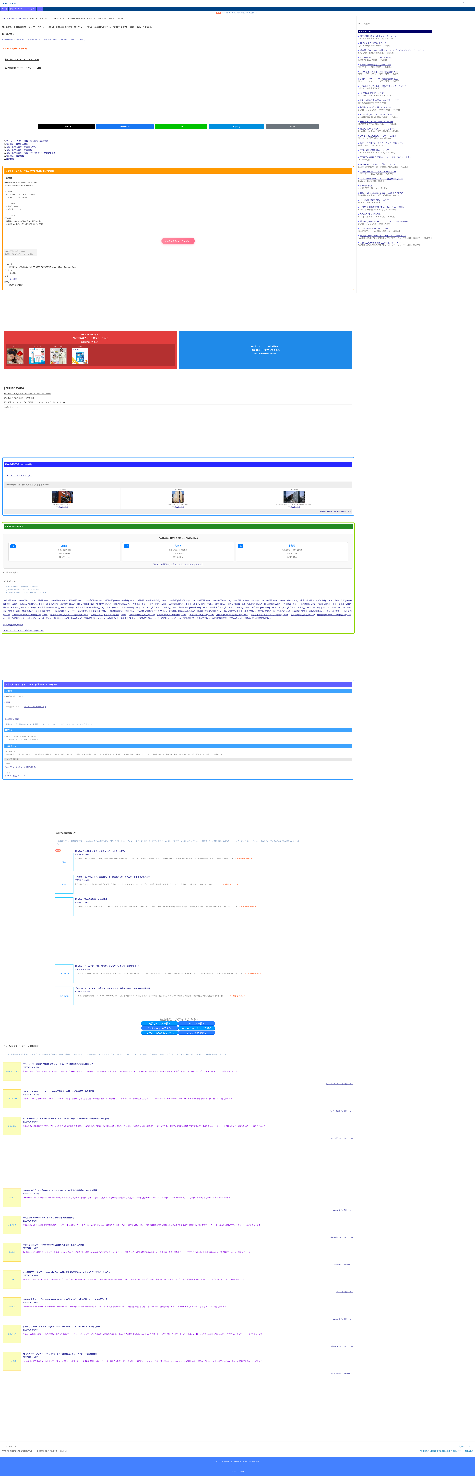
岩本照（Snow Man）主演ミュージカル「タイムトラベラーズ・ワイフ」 (392, 50)
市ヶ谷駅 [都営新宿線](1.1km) (182, 600)
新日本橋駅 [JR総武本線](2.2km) (193, 607)
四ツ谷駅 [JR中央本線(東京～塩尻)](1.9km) (47, 607)
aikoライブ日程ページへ (344, 1292)
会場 (11, 9)
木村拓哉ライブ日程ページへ (342, 1265)
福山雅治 (17, 144)
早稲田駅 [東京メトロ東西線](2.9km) (136, 618)
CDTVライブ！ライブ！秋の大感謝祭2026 (379, 72)
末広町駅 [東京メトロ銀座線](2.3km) (329, 607)
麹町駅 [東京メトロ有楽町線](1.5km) (282, 600)
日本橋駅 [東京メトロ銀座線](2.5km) (308, 611)
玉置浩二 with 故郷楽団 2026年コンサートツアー (381, 243)
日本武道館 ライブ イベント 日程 (23, 68)
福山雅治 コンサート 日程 (17, 18)
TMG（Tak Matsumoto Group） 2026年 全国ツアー (382, 193)
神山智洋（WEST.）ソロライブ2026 (376, 114)
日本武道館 (13, 279)
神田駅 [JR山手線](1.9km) (14, 607)
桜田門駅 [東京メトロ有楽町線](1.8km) (264, 604)
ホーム (4, 18)
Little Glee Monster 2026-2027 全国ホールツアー (381, 179)
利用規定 (238, 1462)
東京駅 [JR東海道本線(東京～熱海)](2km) (86, 607)
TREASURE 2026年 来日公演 (373, 43)
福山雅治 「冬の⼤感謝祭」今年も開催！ (20, 398)
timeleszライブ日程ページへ (342, 1210)
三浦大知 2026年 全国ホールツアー (375, 150)
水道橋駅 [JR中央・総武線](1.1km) (151, 600)
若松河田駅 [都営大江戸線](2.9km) (227, 618)
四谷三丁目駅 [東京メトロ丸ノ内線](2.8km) (269, 615)
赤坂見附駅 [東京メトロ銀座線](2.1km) (123, 607)
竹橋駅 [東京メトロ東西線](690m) (52, 600)
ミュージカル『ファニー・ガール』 (376, 57)
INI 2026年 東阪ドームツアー (373, 93)
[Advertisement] (178, 92)
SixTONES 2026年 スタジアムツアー (376, 122)
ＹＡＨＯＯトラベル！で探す (19, 475)
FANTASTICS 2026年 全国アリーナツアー (379, 164)
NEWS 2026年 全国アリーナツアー (375, 65)
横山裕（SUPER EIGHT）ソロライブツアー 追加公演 (384, 221)
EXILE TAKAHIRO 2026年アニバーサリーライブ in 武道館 (386, 157)
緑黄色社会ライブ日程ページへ (342, 1237)
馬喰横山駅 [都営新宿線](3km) (257, 618)
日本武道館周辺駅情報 (13, 625)
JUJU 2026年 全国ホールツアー (374, 228)
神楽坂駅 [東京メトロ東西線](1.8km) (299, 604)
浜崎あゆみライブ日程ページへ (342, 1346)
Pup (27, 9)
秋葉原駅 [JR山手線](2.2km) (264, 607)
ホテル (33, 9)
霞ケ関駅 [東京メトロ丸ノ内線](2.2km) (159, 607)
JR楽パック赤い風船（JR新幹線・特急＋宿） (23, 630)
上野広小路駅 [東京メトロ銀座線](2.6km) (108, 615)
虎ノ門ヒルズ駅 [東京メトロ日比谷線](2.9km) (62, 618)
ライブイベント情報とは (224, 1462)
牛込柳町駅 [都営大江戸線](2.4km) (152, 611)
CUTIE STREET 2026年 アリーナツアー (378, 171)
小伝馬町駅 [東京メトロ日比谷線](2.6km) (30, 615)
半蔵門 (291, 545)
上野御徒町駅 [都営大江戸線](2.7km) (232, 615)
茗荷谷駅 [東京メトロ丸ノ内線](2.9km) (101, 618)
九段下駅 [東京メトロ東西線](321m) (19, 600)
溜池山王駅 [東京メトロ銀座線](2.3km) (52, 611)
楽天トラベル (63, 507)
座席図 (7, 702)
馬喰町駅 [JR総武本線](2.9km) (196, 618)
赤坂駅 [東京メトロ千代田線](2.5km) (240, 611)
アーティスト (19, 9)
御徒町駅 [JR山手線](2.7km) (202, 615)
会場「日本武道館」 (21, 147)
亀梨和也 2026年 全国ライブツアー (375, 107)
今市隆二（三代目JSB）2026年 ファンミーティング (383, 86)
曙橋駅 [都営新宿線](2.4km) (209, 611)
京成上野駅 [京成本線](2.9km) (168, 618)
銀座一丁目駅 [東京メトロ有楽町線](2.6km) (69, 615)
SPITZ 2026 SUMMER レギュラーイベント (379, 36)
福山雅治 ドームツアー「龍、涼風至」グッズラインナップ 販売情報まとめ (34, 402)
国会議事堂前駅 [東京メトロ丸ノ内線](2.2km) (229, 607)
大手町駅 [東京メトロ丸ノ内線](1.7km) (149, 604)
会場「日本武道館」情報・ (31, 153)
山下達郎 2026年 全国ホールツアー (375, 200)
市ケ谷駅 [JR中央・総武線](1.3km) (248, 600)
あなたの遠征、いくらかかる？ (178, 241)
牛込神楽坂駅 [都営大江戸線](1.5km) (316, 600)
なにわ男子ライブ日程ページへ (342, 1138)
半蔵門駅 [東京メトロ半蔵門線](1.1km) (214, 600)
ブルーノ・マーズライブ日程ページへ (339, 1084)
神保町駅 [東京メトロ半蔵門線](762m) (85, 600)
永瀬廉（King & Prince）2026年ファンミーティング (383, 236)
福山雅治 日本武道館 (27, 141)
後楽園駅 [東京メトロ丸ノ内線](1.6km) (113, 604)
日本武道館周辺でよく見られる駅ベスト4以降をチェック (178, 564)
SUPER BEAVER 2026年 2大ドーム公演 (378, 136)
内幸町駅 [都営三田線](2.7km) (142, 615)
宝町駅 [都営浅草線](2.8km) (303, 615)
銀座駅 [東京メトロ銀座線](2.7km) (172, 615)
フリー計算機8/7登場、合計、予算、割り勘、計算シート (240, 13)
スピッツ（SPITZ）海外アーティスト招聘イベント (382, 143)
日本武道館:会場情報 (11, 719)
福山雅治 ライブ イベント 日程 (22, 59)
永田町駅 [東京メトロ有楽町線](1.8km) (335, 604)
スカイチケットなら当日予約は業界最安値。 (21, 767)
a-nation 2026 (366, 186)
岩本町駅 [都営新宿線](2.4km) (182, 611)
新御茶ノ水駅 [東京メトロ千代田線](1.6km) (39, 604)
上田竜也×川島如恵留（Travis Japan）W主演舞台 (382, 207)
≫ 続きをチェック (11, 407)
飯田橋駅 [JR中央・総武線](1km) (119, 600)
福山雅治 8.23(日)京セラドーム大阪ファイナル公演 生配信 (27, 394)
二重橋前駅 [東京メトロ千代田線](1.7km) (187, 604)
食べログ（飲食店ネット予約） (16, 776)
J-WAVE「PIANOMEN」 (371, 214)
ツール (40, 9)
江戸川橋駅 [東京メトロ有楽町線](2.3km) (89, 611)
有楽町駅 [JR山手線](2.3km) (122, 611)
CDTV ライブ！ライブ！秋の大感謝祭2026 (379, 79)
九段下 (64, 545)
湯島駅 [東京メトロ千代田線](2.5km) (274, 611)
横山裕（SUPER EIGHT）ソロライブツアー (379, 129)
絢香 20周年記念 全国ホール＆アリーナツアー (380, 100)
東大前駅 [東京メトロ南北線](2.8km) (24, 618)
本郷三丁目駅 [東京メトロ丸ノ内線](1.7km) (226, 604)
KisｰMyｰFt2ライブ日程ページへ (341, 1111)
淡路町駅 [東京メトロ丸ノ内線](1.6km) (77, 604)
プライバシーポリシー (251, 1462)
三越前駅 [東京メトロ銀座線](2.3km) (294, 607)
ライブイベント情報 (8, 3)
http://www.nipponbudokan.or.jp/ (35, 707)
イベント (4, 9)
